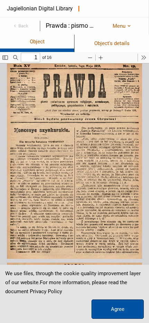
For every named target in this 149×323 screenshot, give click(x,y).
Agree (117, 309)
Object (37, 41)
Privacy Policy (46, 291)
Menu (119, 26)
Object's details (112, 43)
